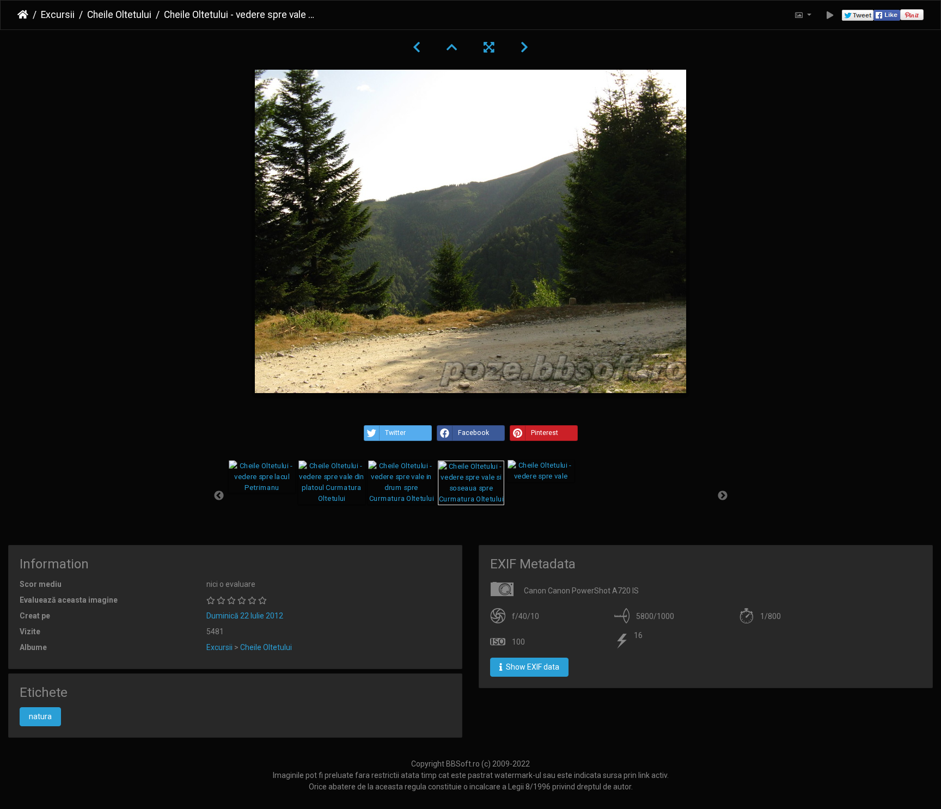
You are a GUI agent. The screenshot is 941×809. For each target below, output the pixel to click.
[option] (262, 476)
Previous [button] (218, 496)
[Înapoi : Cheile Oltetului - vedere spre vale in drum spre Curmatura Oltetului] (416, 47)
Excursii (58, 14)
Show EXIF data (531, 667)
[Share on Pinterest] (912, 15)
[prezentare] (830, 15)
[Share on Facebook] (886, 15)
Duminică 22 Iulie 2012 (244, 615)
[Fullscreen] (489, 47)
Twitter (395, 433)
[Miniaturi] (452, 47)
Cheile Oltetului (119, 14)
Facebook (473, 433)
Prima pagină (22, 15)
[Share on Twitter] (857, 15)
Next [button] (722, 496)
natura (40, 716)
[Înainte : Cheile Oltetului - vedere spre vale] (524, 47)
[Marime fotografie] (802, 15)
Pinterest (544, 433)
